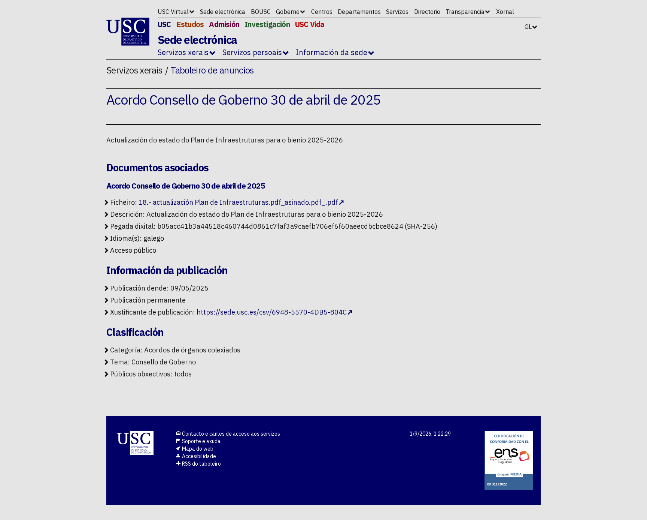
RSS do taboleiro (201, 463)
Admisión (224, 24)
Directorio (427, 11)
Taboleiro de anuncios (212, 70)
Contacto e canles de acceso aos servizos (230, 433)
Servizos (397, 11)
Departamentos (359, 11)
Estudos (190, 24)
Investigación (267, 24)
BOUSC (261, 11)
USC (164, 24)
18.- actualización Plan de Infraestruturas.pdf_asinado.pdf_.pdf (238, 202)
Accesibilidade (198, 456)
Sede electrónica (222, 11)
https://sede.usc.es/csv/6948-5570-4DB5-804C (272, 312)
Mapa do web (197, 448)
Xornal (505, 11)
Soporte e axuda (201, 441)
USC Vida (310, 24)
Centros (321, 11)
